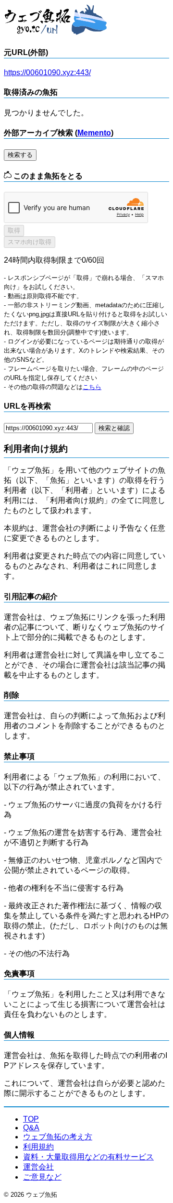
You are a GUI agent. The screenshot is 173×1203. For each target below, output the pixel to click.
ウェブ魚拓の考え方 (57, 1137)
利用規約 (38, 1147)
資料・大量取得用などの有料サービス (88, 1157)
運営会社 (38, 1167)
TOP (31, 1119)
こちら (92, 386)
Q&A (31, 1128)
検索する (20, 154)
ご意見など (42, 1177)
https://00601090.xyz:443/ (47, 72)
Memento (94, 133)
